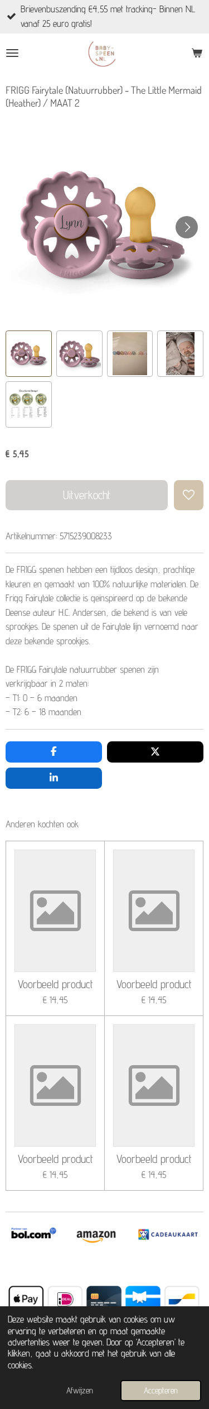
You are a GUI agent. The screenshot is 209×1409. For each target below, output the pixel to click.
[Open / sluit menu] (12, 53)
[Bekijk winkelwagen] (196, 53)
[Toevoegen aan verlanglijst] (188, 495)
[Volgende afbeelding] (187, 227)
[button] (29, 353)
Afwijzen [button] (79, 1390)
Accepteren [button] (161, 1390)
